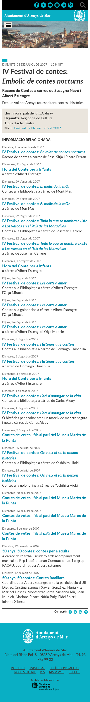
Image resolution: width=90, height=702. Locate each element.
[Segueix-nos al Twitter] (43, 4)
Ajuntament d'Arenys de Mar (27, 15)
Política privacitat (64, 668)
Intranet (18, 668)
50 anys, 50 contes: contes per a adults (35, 551)
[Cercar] (83, 4)
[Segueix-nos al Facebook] (37, 4)
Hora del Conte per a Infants (26, 169)
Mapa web (56, 672)
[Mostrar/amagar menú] (8, 25)
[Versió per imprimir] (85, 612)
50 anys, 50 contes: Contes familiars (33, 578)
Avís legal (37, 668)
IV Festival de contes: (43, 152)
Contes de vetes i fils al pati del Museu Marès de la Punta (44, 437)
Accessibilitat (25, 672)
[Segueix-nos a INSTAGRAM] (57, 4)
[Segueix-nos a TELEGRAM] (64, 4)
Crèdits (74, 672)
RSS (42, 672)
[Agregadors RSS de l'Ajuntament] (70, 4)
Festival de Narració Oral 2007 (37, 128)
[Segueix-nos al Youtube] (50, 4)
